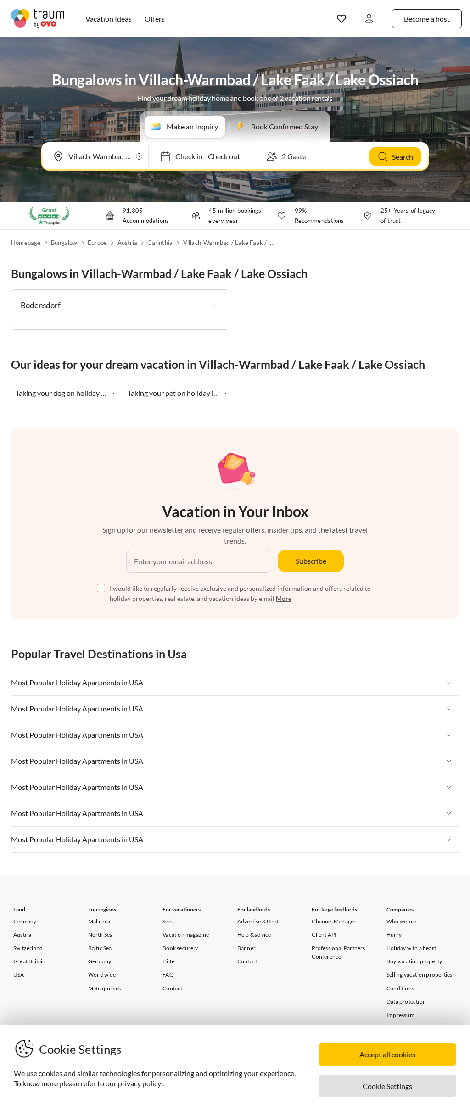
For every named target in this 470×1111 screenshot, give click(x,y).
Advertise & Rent (258, 921)
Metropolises (104, 988)
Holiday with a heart (411, 947)
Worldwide (102, 974)
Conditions (400, 988)
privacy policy (139, 1083)
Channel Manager (334, 921)
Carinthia (160, 242)
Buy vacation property (414, 961)
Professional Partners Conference (338, 952)
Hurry (394, 934)
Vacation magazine (185, 934)
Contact (172, 988)
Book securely (180, 947)
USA (18, 974)
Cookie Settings (387, 1086)
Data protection (406, 1001)
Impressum (400, 1014)
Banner (246, 947)
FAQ (168, 974)
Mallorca (99, 921)
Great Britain (29, 961)
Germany (24, 921)
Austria (127, 242)
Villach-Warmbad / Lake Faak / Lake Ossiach (229, 242)
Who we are (401, 921)
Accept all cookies (387, 1054)
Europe (97, 242)
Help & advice (254, 934)
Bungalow (64, 242)
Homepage (26, 242)
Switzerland (28, 947)
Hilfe (168, 961)
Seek (168, 921)
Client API (324, 934)
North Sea (100, 934)
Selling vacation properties (419, 974)
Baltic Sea (100, 947)
